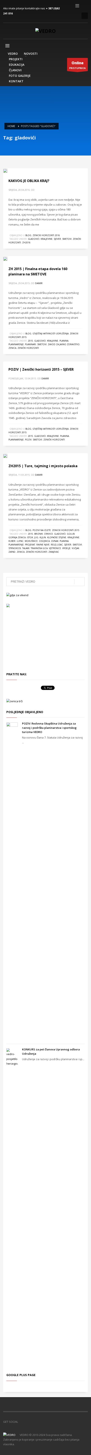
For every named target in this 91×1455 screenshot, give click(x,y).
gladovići (33, 238)
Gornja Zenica (17, 537)
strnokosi (14, 548)
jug (36, 537)
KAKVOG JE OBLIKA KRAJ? (28, 180)
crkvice (48, 533)
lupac (20, 541)
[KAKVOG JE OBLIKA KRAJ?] (8, 170)
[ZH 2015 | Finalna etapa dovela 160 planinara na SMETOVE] (8, 258)
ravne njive (43, 544)
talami (25, 548)
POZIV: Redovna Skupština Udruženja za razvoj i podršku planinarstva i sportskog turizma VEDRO (49, 728)
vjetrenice (55, 548)
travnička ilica (39, 548)
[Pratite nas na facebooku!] (21, 1422)
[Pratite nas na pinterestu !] (34, 1422)
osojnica (44, 541)
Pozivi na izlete (42, 530)
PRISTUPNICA (77, 65)
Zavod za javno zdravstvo (64, 344)
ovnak (54, 541)
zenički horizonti (28, 347)
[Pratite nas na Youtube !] (46, 1422)
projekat (30, 544)
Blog (28, 235)
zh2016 (26, 242)
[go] (79, 581)
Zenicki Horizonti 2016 (46, 235)
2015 (30, 340)
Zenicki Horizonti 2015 (65, 530)
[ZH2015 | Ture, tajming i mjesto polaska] (8, 455)
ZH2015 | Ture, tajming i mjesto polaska (42, 466)
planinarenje (16, 344)
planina (63, 340)
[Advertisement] (31, 639)
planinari (30, 344)
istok (30, 537)
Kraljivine (52, 340)
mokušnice (31, 541)
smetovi (67, 238)
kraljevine (46, 238)
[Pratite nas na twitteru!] (27, 1422)
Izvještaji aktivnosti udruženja (51, 333)
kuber (11, 541)
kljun (43, 537)
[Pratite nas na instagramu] (40, 1422)
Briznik (38, 533)
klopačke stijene (56, 537)
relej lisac (57, 544)
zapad (11, 551)
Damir (39, 283)
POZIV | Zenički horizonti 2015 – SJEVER (41, 369)
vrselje (66, 548)
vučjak (75, 548)
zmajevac (53, 551)
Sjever (57, 238)
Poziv (28, 439)
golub (70, 533)
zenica (12, 347)
